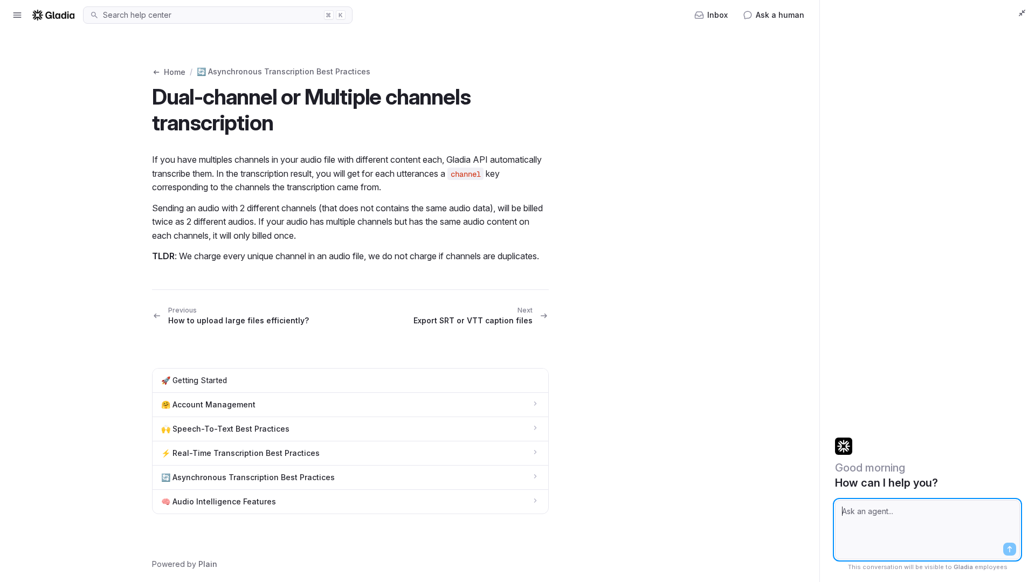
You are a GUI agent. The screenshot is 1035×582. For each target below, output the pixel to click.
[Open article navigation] (17, 15)
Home (174, 72)
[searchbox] (210, 15)
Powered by (184, 564)
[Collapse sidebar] (1022, 12)
